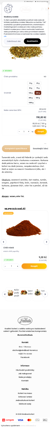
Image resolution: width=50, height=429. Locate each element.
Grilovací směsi (25, 397)
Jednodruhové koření (25, 400)
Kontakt (25, 380)
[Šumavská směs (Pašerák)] (25, 48)
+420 (25, 354)
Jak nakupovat (25, 373)
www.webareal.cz (28, 425)
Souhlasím (32, 41)
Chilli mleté (8, 248)
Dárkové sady (25, 404)
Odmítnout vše (14, 41)
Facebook (25, 357)
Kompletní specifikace (16, 148)
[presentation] (3, 242)
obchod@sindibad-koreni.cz (25, 350)
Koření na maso (25, 393)
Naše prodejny (25, 377)
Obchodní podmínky (25, 370)
